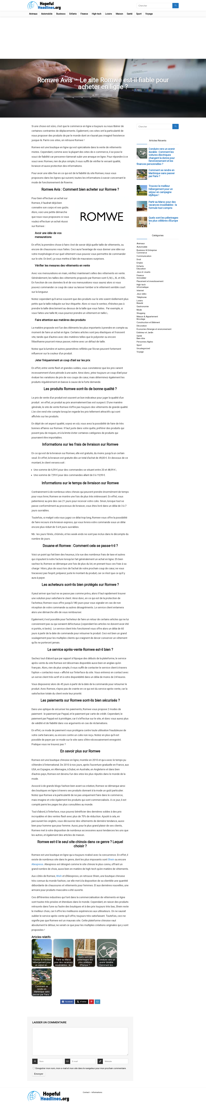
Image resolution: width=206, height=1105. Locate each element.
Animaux (33, 13)
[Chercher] (175, 5)
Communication (144, 256)
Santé (129, 13)
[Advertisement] (103, 37)
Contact (86, 1092)
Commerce (142, 252)
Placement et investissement (150, 281)
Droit (139, 259)
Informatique (143, 287)
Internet (140, 290)
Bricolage (141, 319)
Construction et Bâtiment (148, 322)
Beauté (140, 303)
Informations (97, 1092)
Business (60, 13)
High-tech (96, 13)
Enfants (73, 13)
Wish (59, 876)
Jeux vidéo (141, 294)
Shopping (107, 95)
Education (141, 268)
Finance (84, 13)
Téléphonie (142, 297)
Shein (111, 859)
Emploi (140, 263)
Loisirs (108, 13)
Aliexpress (37, 864)
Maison (119, 13)
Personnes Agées (145, 341)
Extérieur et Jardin (145, 332)
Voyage (149, 13)
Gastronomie (143, 306)
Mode (139, 310)
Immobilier (141, 278)
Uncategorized (143, 348)
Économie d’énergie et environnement (154, 329)
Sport (139, 13)
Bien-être (141, 338)
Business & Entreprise (147, 250)
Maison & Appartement (147, 316)
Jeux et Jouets (143, 272)
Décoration (142, 326)
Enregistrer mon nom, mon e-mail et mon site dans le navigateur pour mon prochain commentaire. (81, 1068)
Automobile (46, 13)
